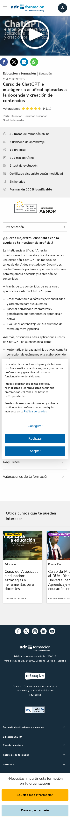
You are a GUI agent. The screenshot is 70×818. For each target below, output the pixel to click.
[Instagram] (35, 632)
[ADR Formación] (27, 8)
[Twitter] (26, 632)
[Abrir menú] (5, 8)
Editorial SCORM (12, 736)
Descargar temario (35, 810)
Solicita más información (35, 795)
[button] (35, 36)
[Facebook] (18, 632)
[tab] (35, 462)
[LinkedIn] (43, 632)
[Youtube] (52, 632)
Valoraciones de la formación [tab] (25, 476)
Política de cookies (35, 411)
